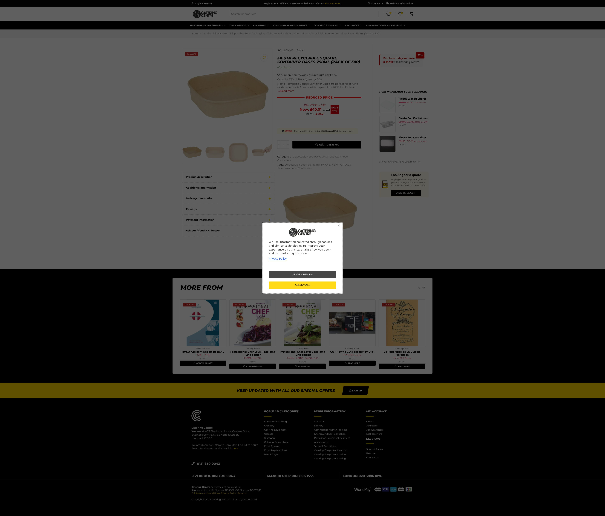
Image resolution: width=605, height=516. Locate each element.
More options (302, 274)
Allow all (302, 284)
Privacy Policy (278, 258)
